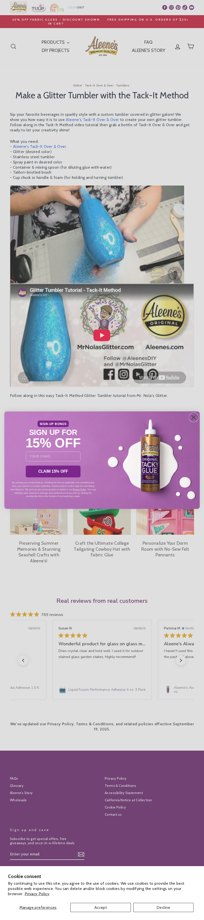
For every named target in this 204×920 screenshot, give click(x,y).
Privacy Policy (37, 893)
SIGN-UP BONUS (53, 424)
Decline (163, 907)
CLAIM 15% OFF (53, 471)
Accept (100, 907)
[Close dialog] (193, 417)
